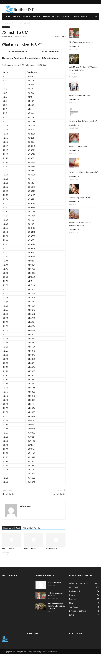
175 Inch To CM (52, 549)
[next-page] (7, 554)
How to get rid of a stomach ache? (83, 172)
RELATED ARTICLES (11, 528)
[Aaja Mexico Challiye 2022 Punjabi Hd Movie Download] (41, 606)
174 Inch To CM (8, 549)
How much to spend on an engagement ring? (80, 224)
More (83, 17)
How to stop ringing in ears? (80, 198)
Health (35, 17)
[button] (96, 16)
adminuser (8, 37)
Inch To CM (13, 23)
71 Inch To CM (8, 494)
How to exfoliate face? (78, 147)
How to (15, 17)
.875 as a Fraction (54, 582)
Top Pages (27, 17)
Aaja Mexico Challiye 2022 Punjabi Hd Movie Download (83, 68)
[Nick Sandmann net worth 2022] (41, 595)
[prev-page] (3, 554)
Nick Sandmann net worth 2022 (82, 42)
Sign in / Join (6, 2)
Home (8, 17)
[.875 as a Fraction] (41, 585)
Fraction (46, 17)
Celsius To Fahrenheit (61, 17)
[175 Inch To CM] (55, 540)
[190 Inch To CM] (33, 540)
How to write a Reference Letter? (83, 121)
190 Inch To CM (30, 549)
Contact (75, 17)
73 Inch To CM (59, 494)
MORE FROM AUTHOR (32, 528)
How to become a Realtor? (80, 95)
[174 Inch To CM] (11, 540)
